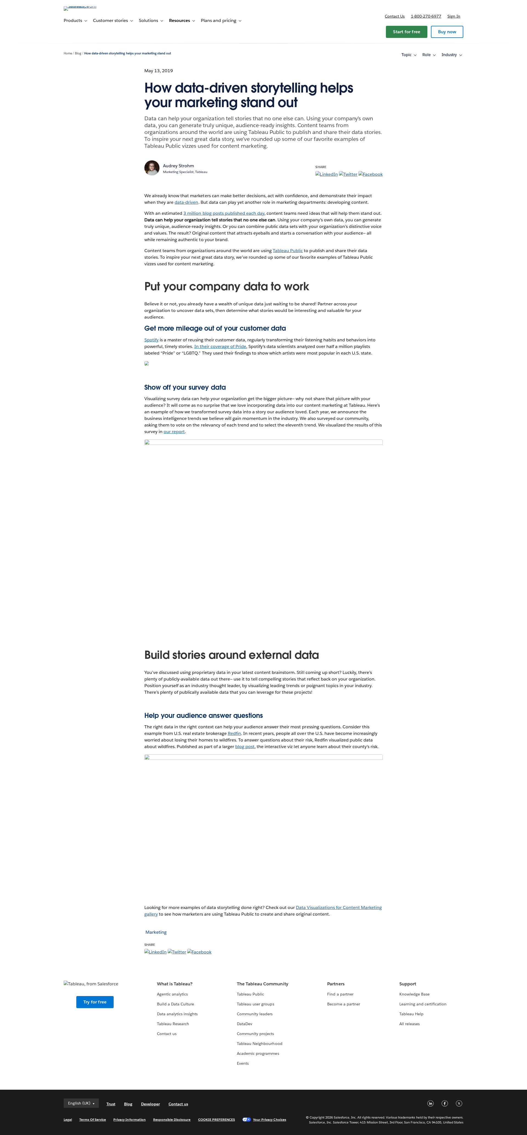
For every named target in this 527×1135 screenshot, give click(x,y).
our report (174, 431)
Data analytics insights (177, 1013)
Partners (335, 984)
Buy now (447, 32)
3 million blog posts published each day (223, 213)
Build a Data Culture (175, 1004)
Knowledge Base (414, 994)
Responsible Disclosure (172, 1119)
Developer (150, 1103)
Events (243, 1063)
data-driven (186, 202)
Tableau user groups (255, 1004)
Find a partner (340, 994)
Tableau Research (173, 1023)
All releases (409, 1023)
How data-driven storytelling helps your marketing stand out (127, 53)
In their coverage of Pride (220, 346)
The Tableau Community (262, 984)
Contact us (395, 16)
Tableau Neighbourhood (259, 1043)
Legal (68, 1119)
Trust (110, 1103)
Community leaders (255, 1013)
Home (68, 53)
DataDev (244, 1023)
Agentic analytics (172, 994)
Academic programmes (258, 1053)
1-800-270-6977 (426, 16)
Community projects (255, 1033)
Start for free (406, 32)
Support (407, 984)
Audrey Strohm (178, 165)
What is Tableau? (174, 984)
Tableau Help (411, 1013)
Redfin (234, 733)
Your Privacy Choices (269, 1119)
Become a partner (343, 1004)
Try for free (94, 1002)
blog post (244, 746)
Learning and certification (423, 1004)
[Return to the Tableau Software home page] (87, 6)
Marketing (156, 932)
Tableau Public (288, 250)
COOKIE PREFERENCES (216, 1119)
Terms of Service (92, 1119)
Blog (78, 53)
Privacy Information (129, 1119)
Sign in (453, 16)
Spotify (151, 340)
